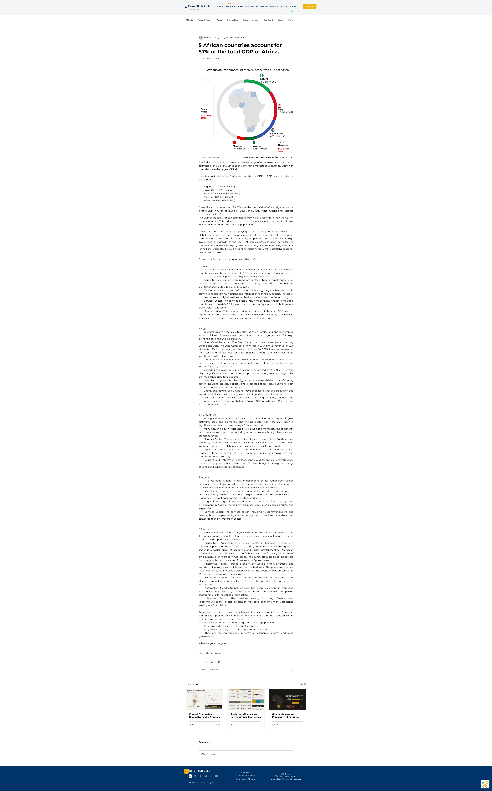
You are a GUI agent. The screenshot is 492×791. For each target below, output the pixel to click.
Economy (219, 653)
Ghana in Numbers (250, 20)
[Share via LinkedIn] (212, 662)
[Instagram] (195, 776)
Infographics (232, 20)
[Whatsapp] (292, 11)
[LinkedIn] (211, 776)
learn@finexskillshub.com (289, 779)
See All (303, 684)
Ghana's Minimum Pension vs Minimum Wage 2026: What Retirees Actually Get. (285, 715)
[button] (309, 6)
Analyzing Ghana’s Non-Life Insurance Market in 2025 (245, 715)
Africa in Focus (206, 653)
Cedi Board (268, 20)
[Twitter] (206, 776)
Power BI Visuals (204, 20)
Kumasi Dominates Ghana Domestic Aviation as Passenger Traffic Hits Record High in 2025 (204, 715)
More (290, 20)
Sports (280, 20)
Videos (219, 20)
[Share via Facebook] (200, 662)
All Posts (189, 20)
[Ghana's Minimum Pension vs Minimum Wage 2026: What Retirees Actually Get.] (287, 699)
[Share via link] (218, 662)
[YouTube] (216, 776)
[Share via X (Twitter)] (206, 662)
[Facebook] (201, 776)
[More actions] (291, 37)
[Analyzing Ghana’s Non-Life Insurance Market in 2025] (246, 699)
